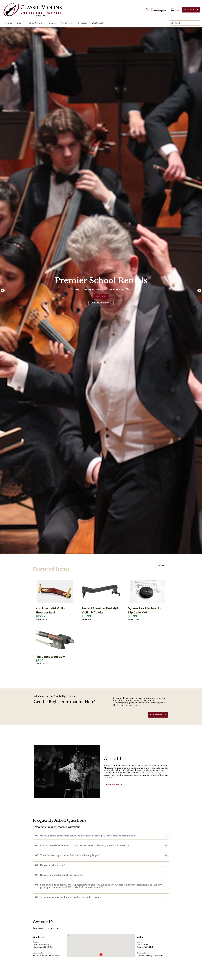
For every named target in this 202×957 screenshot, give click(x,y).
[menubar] (54, 23)
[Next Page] (199, 290)
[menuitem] (8, 23)
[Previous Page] (3, 290)
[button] (101, 835)
